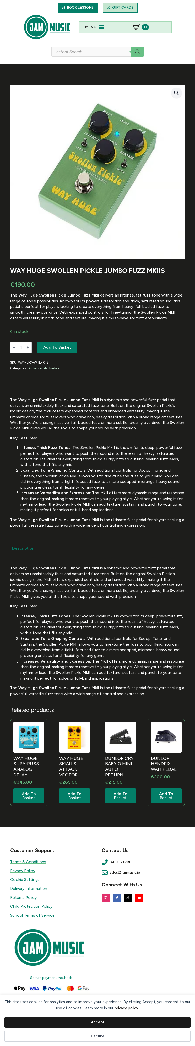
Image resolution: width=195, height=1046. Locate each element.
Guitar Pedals (37, 368)
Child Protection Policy (31, 906)
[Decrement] (14, 347)
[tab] (23, 548)
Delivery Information (28, 888)
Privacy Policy (22, 870)
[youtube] (139, 898)
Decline (97, 1036)
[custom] (128, 898)
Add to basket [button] (29, 795)
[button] (176, 93)
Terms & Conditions (28, 861)
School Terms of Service (32, 915)
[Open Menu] (101, 27)
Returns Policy (23, 897)
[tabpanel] (97, 631)
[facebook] (117, 898)
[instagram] (106, 898)
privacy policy (126, 1008)
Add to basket (57, 347)
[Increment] (27, 347)
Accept (97, 1022)
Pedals (54, 368)
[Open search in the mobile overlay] (97, 52)
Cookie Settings (25, 879)
